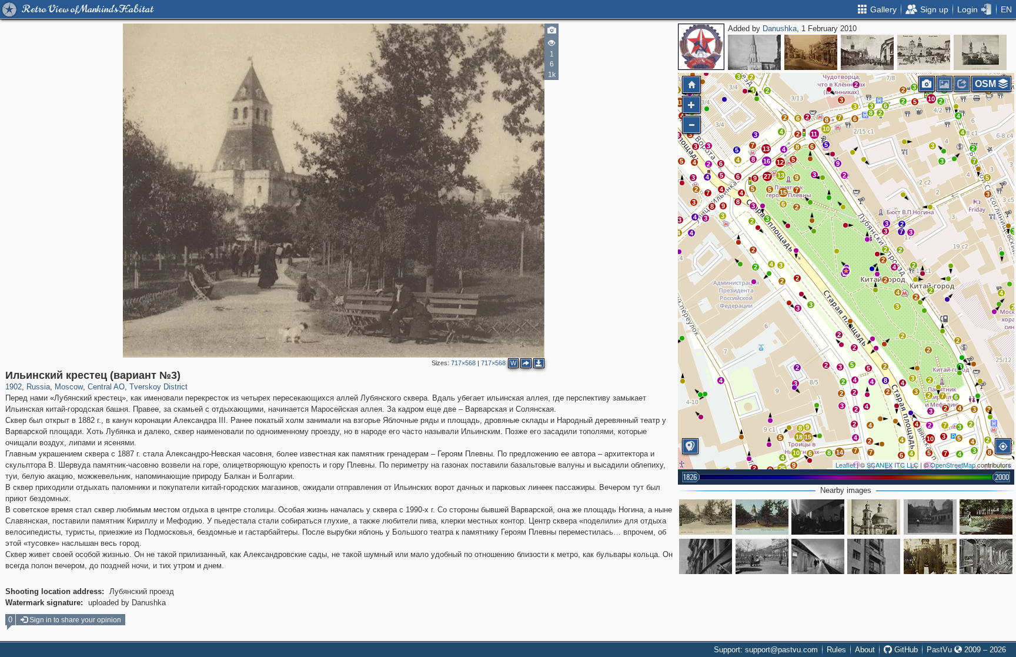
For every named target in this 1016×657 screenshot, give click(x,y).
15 (783, 192)
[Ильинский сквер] (986, 517)
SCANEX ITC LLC (892, 464)
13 (780, 175)
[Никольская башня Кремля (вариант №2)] (754, 52)
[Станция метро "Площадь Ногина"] (817, 556)
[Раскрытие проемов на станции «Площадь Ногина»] (986, 556)
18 (799, 437)
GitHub (905, 649)
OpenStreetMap (952, 464)
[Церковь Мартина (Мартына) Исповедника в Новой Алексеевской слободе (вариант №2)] (980, 52)
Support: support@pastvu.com (766, 649)
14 (839, 452)
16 (766, 161)
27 (767, 176)
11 (814, 134)
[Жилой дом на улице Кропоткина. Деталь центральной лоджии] (705, 556)
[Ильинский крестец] (705, 517)
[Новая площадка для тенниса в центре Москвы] (930, 517)
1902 (13, 386)
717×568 (463, 362)
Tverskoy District (158, 386)
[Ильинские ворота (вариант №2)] (923, 52)
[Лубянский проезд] (930, 556)
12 (780, 162)
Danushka (780, 28)
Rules (836, 649)
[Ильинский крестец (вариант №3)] (846, 271)
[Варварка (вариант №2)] (867, 52)
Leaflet (845, 464)
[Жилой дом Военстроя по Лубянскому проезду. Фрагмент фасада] (873, 556)
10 (931, 98)
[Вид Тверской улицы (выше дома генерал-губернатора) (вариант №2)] (810, 52)
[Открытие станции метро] (817, 517)
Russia (38, 386)
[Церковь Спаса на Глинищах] (873, 517)
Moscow (69, 386)
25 (782, 468)
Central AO (106, 386)
